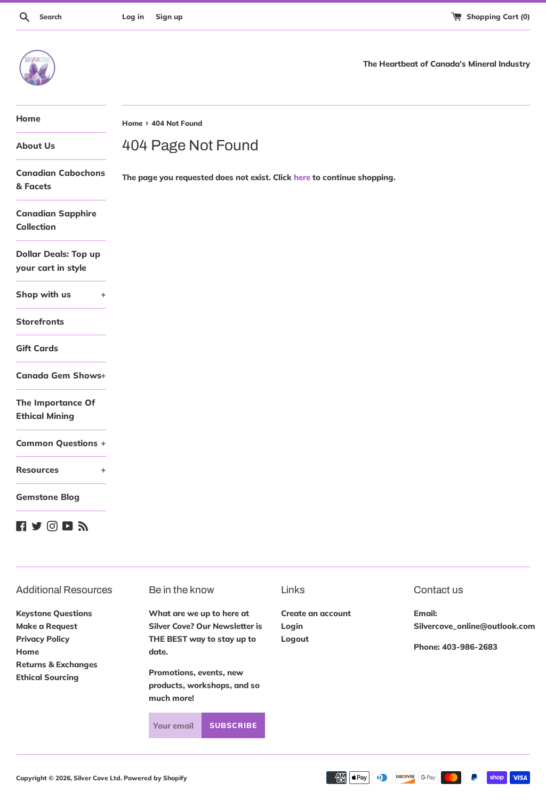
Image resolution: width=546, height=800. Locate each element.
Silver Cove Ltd (97, 778)
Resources (61, 469)
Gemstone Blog (47, 496)
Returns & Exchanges (57, 664)
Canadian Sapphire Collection (56, 220)
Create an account (316, 613)
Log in (133, 16)
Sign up (169, 16)
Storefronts (40, 321)
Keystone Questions (54, 613)
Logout (295, 639)
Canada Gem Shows (61, 375)
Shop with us (61, 294)
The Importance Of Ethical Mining (55, 409)
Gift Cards (37, 348)
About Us (35, 145)
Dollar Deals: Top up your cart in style (58, 260)
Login (292, 626)
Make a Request (46, 626)
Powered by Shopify (155, 778)
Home (28, 118)
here (302, 177)
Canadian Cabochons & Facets (60, 179)
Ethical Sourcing (47, 677)
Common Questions (61, 443)
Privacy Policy (42, 639)
